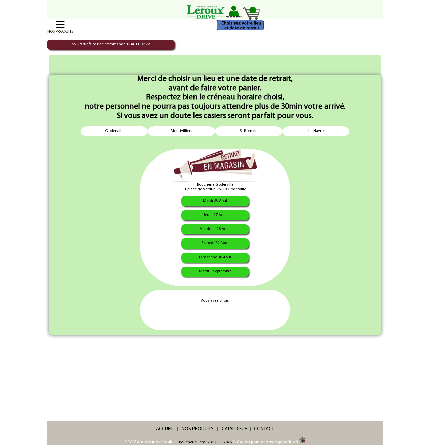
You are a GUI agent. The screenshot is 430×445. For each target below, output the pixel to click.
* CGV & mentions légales (150, 442)
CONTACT (264, 429)
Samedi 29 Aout (215, 243)
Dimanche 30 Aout (215, 257)
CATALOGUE (234, 429)
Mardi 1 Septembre (215, 271)
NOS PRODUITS (198, 429)
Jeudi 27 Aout (215, 215)
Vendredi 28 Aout (215, 229)
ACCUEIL (165, 429)
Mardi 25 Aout (215, 201)
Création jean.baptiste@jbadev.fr (266, 442)
